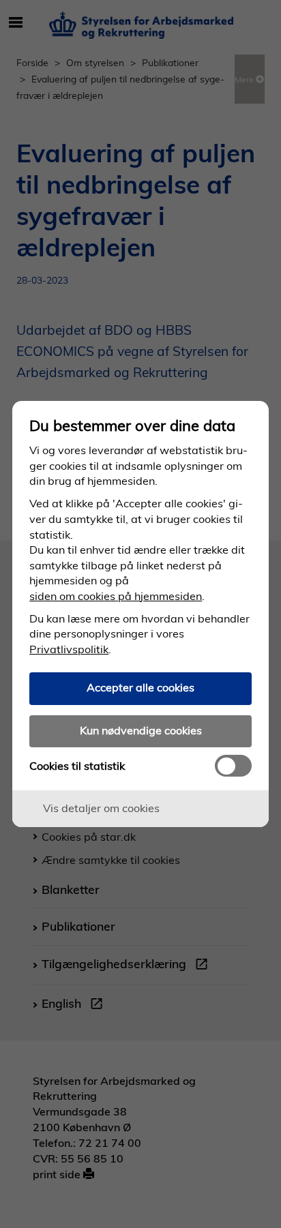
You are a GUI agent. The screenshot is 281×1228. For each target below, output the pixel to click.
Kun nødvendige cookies (141, 730)
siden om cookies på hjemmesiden (115, 596)
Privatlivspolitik (68, 649)
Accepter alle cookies (140, 687)
